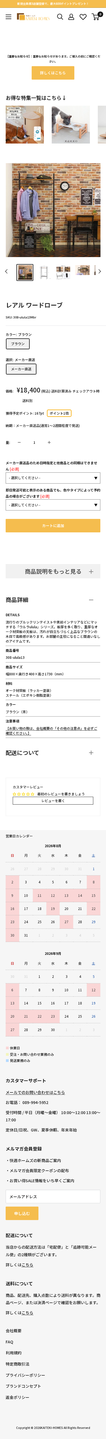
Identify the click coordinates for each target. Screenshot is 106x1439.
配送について (22, 753)
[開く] (60, 17)
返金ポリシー (17, 1397)
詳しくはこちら (53, 72)
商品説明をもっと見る (53, 571)
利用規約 (13, 1352)
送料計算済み (61, 391)
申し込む (22, 1213)
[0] (95, 16)
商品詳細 (17, 599)
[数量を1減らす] (19, 442)
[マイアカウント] (71, 17)
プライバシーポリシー (25, 1375)
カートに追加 (53, 525)
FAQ (9, 1342)
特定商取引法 (17, 1364)
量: (8, 442)
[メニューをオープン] (8, 17)
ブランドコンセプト (23, 1386)
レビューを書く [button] (53, 800)
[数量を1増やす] (49, 442)
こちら (27, 1264)
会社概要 (13, 1330)
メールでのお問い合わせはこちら (35, 1092)
